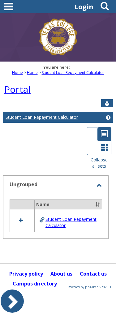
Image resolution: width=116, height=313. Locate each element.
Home (17, 72)
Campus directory (35, 283)
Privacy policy (26, 273)
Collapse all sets (99, 163)
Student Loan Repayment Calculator (73, 72)
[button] (98, 204)
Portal (17, 89)
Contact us (93, 273)
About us (61, 273)
